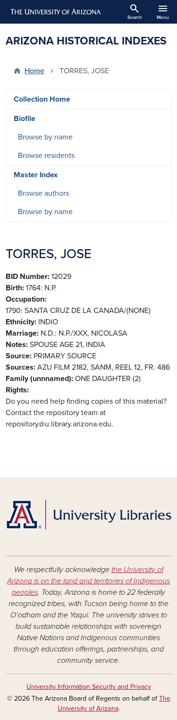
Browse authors (43, 193)
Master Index (36, 175)
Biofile (24, 118)
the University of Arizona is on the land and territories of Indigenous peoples (88, 581)
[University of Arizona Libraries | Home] (88, 514)
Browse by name (45, 137)
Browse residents (46, 155)
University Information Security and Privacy (88, 687)
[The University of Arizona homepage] (55, 12)
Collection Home (42, 99)
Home (34, 71)
